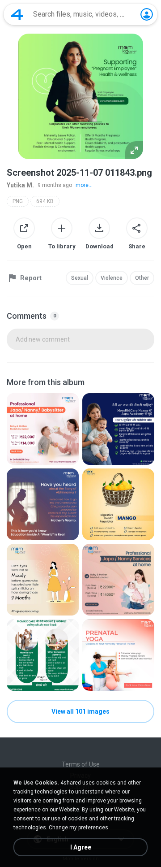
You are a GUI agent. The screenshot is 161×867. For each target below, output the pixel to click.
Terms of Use (81, 764)
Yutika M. (20, 185)
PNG (18, 201)
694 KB (45, 201)
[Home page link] (17, 14)
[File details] (43, 429)
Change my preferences (78, 827)
